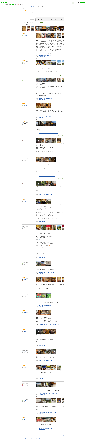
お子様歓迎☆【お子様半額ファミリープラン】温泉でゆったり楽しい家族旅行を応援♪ (47, 176)
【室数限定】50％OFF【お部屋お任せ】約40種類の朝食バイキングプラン (45, 55)
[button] (24, 28)
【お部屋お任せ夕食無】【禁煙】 (42, 429)
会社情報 (25, 438)
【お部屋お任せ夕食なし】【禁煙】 (42, 56)
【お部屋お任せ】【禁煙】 (41, 273)
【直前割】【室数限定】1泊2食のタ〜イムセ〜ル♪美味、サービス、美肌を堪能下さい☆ (47, 272)
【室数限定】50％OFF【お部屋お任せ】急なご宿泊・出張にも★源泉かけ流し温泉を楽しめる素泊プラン (48, 133)
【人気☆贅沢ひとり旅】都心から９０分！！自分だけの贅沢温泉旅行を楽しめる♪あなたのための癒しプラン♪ (49, 324)
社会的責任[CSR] (32, 438)
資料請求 (40, 438)
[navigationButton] (63, 28)
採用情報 (36, 438)
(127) (37, 12)
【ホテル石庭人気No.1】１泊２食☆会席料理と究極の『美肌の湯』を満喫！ (46, 116)
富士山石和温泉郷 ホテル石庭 (28, 9)
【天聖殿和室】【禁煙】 (41, 117)
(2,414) (46, 12)
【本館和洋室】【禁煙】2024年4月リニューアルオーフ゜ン (44, 221)
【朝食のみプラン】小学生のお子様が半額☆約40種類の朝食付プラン (45, 428)
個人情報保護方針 (28, 438)
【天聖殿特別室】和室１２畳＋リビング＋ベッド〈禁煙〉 (44, 289)
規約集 (38, 438)
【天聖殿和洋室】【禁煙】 (41, 306)
